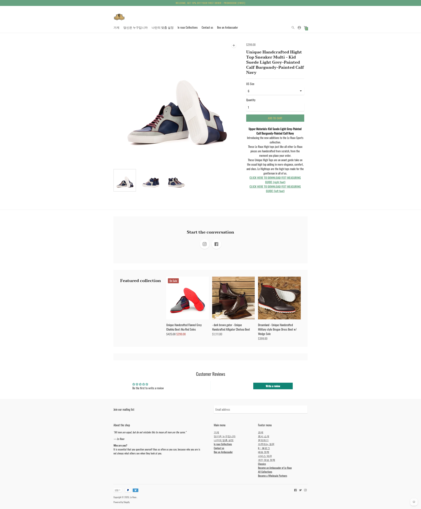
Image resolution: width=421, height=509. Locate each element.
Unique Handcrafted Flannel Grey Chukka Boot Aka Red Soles (184, 327)
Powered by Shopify (121, 502)
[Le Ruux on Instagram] (305, 489)
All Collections (265, 472)
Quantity (250, 100)
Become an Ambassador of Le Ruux (275, 468)
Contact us (207, 27)
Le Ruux (133, 497)
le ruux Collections (188, 27)
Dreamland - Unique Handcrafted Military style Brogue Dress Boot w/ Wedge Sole (277, 329)
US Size (250, 84)
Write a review (273, 386)
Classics (262, 464)
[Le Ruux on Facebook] (295, 489)
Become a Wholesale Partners (272, 476)
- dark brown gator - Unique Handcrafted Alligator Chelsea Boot (231, 327)
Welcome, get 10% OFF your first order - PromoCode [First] (210, 3)
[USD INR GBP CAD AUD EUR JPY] (116, 490)
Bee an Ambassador (227, 27)
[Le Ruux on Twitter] (300, 489)
